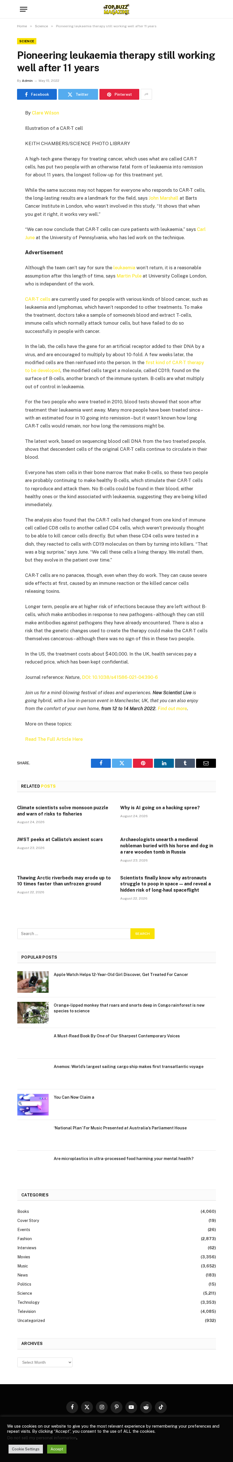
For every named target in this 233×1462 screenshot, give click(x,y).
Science (26, 41)
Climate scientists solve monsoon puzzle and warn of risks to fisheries (62, 811)
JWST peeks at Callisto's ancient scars (60, 839)
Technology (28, 1302)
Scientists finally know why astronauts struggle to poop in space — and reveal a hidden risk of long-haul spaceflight (165, 884)
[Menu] (23, 9)
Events (23, 1229)
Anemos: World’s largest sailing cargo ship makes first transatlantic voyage (128, 1066)
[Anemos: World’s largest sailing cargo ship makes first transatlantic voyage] (33, 1074)
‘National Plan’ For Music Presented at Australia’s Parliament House (120, 1128)
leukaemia (124, 267)
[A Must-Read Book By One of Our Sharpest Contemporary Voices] (33, 1043)
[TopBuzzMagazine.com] (116, 9)
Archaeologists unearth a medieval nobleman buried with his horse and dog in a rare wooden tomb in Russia (166, 846)
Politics (24, 1284)
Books (23, 1211)
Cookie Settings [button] (25, 1449)
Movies (23, 1257)
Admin (27, 81)
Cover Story (28, 1220)
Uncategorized (31, 1320)
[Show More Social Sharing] (146, 94)
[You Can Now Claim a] (33, 1104)
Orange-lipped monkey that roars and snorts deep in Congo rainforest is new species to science (129, 1008)
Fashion (24, 1238)
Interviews (26, 1248)
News (22, 1275)
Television (26, 1311)
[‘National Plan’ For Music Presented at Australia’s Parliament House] (33, 1135)
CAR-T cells (37, 299)
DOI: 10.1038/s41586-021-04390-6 (120, 677)
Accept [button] (57, 1449)
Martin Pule (129, 276)
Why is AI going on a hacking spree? (160, 807)
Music (22, 1266)
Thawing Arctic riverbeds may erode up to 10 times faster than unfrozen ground (64, 881)
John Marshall (163, 198)
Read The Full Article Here (54, 739)
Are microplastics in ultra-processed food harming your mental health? (124, 1158)
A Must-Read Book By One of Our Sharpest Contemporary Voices (117, 1036)
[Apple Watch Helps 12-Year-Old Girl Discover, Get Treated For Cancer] (33, 982)
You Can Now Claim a (74, 1097)
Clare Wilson (45, 113)
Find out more (172, 708)
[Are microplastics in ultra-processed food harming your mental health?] (33, 1166)
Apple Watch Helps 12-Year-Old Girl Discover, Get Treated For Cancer (121, 974)
